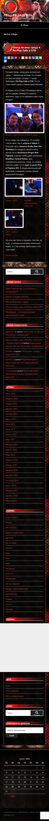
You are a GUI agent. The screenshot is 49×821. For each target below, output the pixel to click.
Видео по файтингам (14, 532)
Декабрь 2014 (11, 495)
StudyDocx (10, 331)
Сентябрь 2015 (12, 480)
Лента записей (12, 690)
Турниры (9, 609)
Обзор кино (11, 578)
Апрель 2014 (11, 500)
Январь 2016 (11, 465)
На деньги (10, 568)
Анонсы (9, 522)
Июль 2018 (10, 393)
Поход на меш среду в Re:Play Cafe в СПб (26, 48)
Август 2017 (11, 419)
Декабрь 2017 (11, 408)
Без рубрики (11, 527)
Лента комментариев (15, 696)
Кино (8, 563)
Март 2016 (10, 454)
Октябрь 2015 (12, 475)
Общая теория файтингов (17, 588)
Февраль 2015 (12, 490)
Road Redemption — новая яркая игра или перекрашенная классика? (22, 362)
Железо (9, 548)
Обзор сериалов (13, 583)
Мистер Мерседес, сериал (17, 301)
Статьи (9, 604)
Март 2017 (10, 439)
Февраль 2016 (12, 460)
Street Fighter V (12, 517)
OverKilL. (9, 351)
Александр (10, 370)
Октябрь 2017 (12, 414)
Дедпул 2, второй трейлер (17, 296)
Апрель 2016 (11, 449)
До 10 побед (11, 542)
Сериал (9, 599)
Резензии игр (11, 594)
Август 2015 (11, 485)
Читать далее (11, 255)
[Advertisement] (24, 647)
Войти (8, 685)
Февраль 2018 (12, 398)
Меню (25, 25)
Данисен (9, 537)
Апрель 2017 (11, 434)
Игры (8, 553)
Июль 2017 (10, 424)
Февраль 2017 (12, 444)
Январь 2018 (11, 403)
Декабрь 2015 (11, 470)
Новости (9, 573)
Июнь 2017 (10, 429)
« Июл (12, 796)
